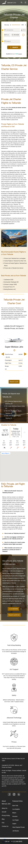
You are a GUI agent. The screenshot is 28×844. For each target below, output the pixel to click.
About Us (4, 808)
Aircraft (4, 812)
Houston (14, 816)
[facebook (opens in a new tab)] (9, 794)
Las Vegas (15, 820)
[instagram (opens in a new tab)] (14, 794)
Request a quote (14, 381)
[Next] (25, 354)
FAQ (3, 822)
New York (15, 805)
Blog (3, 819)
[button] (14, 491)
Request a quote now (14, 615)
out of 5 (11, 54)
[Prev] (3, 354)
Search (15, 47)
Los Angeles (16, 809)
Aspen (14, 823)
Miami (14, 813)
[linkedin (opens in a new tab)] (19, 794)
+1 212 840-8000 (16, 841)
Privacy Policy (6, 815)
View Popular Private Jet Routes (18, 829)
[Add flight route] (23, 35)
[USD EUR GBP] (23, 24)
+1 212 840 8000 (13, 609)
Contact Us (5, 826)
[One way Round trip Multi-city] (7, 24)
